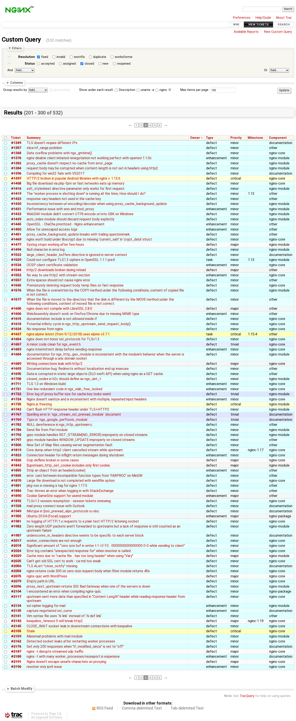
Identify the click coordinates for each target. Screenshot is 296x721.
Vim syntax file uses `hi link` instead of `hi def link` (64, 616)
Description (126, 90)
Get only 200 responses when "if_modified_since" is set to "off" (75, 646)
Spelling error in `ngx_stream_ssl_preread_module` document (74, 414)
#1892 (16, 501)
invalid (61, 57)
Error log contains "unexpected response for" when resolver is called (79, 551)
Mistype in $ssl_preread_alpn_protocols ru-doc (63, 511)
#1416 (16, 189)
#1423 (16, 199)
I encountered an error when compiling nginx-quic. (64, 591)
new (105, 64)
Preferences (241, 18)
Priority (236, 138)
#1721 (16, 389)
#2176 (16, 646)
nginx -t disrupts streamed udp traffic (55, 651)
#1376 (16, 158)
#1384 (16, 168)
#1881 (16, 485)
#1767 (16, 414)
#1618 (16, 324)
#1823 (16, 455)
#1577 (16, 299)
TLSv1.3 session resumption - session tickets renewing (69, 501)
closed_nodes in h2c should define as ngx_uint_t (64, 379)
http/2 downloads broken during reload (56, 270)
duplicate (99, 57)
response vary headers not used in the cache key (64, 199)
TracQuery (247, 696)
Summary (34, 138)
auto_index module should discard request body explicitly (70, 219)
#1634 (16, 329)
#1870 (16, 480)
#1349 (16, 143)
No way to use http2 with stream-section (58, 275)
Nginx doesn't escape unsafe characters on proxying (66, 662)
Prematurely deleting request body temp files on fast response (75, 285)
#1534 (16, 265)
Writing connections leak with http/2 (55, 364)
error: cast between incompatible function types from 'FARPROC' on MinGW (84, 476)
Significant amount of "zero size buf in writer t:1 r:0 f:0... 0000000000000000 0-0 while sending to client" (106, 546)
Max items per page (194, 90)
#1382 (16, 163)
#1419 (16, 194)
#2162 (16, 641)
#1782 (16, 425)
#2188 (16, 656)
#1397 (16, 178)
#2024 (16, 551)
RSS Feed (105, 708)
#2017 (16, 541)
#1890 (16, 496)
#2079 (16, 581)
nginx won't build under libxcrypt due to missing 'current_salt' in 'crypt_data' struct (89, 239)
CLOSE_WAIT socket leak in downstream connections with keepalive (79, 626)
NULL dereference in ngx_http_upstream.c (59, 425)
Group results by (15, 90)
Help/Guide (263, 18)
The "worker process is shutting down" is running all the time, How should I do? (86, 194)
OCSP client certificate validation (52, 265)
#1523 (16, 255)
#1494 (16, 249)
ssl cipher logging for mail (46, 606)
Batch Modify (21, 689)
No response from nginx (45, 329)
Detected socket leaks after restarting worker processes (71, 641)
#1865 (16, 476)
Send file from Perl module (47, 430)
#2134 (16, 606)
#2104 (16, 591)
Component (278, 138)
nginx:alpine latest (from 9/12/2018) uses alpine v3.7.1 (68, 334)
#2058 (16, 571)
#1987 (16, 535)
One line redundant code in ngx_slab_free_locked (64, 389)
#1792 (16, 435)
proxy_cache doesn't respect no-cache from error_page (69, 163)
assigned (69, 64)
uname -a (147, 90)
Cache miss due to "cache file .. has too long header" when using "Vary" (80, 556)
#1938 (16, 506)
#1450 (16, 229)
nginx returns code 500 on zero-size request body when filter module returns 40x (88, 571)
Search (284, 24)
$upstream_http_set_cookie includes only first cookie (68, 465)
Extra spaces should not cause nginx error (58, 280)
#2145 (16, 626)
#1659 (16, 349)
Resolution (26, 57)
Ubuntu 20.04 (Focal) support (49, 516)
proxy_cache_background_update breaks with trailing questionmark (78, 234)
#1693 (16, 369)
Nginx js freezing (39, 404)
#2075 (16, 576)
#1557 (16, 280)
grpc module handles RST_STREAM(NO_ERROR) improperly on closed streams (87, 435)
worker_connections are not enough (54, 541)
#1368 (16, 153)
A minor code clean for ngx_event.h (54, 344)
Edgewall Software (49, 717)
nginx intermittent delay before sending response (64, 349)
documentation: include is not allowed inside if (62, 319)
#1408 (16, 183)
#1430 (16, 204)
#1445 (16, 224)
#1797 (16, 440)
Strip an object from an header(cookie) (56, 470)
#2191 (16, 662)
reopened (123, 64)
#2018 (16, 546)
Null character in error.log (46, 249)
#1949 (16, 511)
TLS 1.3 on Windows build (46, 384)
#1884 (16, 491)
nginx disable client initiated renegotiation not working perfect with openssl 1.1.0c (89, 158)
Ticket (16, 138)
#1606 (16, 314)
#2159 (16, 636)
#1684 (16, 354)
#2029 (16, 556)
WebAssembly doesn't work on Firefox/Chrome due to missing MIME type (83, 314)
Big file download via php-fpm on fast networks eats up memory (75, 183)
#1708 (16, 379)
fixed (44, 57)
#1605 (16, 308)
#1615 (16, 319)
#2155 (16, 631)
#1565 (16, 285)
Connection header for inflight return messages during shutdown (75, 455)
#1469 (16, 239)
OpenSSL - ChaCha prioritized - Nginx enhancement (65, 224)
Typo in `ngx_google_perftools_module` (57, 420)
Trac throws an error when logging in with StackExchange (70, 491)
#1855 (16, 470)
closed (89, 64)
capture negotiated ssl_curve (49, 611)
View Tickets (258, 24)
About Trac (284, 18)
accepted (48, 64)
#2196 (16, 667)
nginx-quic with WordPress (47, 576)
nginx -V (165, 90)
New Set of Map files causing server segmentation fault (69, 445)
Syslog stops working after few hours (55, 245)
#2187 (16, 651)
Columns (16, 82)
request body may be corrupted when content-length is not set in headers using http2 (92, 168)
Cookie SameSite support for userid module (60, 496)
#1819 (16, 450)
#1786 (16, 430)
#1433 (16, 214)
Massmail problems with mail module (55, 636)
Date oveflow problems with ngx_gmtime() (59, 153)
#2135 (16, 611)
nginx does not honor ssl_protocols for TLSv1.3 (63, 339)
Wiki (236, 24)
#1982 (16, 526)
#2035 (16, 561)
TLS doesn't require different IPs (52, 143)
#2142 (16, 621)
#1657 (16, 344)
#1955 (16, 516)
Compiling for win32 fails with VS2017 (55, 173)
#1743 (16, 409)
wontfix (79, 57)
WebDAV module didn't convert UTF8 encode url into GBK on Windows (80, 214)
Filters (17, 48)
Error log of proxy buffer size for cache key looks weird (69, 394)
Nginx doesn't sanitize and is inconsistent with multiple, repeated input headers (87, 399)
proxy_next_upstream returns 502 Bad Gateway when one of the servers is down (88, 586)
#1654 (16, 339)
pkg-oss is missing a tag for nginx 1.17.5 (57, 485)
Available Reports (246, 32)
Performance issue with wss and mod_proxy (60, 209)
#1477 (16, 245)
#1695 (16, 374)
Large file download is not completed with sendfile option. (71, 480)
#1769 (16, 420)
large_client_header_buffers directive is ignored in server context (77, 255)
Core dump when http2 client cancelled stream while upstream (75, 450)
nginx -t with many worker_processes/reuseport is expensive (73, 656)
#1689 (16, 364)
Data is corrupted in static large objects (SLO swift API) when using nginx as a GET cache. (95, 374)
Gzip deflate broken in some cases (53, 460)
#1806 (16, 445)
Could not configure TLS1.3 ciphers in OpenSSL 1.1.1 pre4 (71, 260)
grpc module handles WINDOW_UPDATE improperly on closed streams (81, 440)
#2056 (16, 566)
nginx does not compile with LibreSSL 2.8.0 (59, 308)
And (10, 70)
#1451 (16, 234)
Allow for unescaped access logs (52, 229)
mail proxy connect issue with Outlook (56, 506)
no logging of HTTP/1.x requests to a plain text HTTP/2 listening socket (83, 521)
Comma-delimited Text (142, 708)
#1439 (16, 219)
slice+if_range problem (44, 148)
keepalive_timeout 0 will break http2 (55, 621)
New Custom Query (278, 32)
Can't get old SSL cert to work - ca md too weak (64, 561)
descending (62, 90)
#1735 (16, 404)
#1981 (16, 521)
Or (265, 70)
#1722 (16, 394)
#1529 (16, 260)
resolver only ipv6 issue (44, 667)
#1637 (16, 334)
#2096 (16, 586)
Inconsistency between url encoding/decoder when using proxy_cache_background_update (97, 204)
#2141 (16, 616)
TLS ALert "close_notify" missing (52, 566)
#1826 (16, 460)
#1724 (16, 399)
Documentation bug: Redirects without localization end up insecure (78, 369)
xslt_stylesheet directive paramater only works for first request (75, 189)
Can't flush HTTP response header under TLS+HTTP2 (68, 409)
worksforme (123, 57)
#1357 (16, 148)
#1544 (16, 270)
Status (30, 64)
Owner (195, 138)
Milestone (255, 138)
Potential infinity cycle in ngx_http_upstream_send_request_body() (79, 324)
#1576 (16, 290)
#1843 (16, 465)
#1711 (16, 384)
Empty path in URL (41, 581)
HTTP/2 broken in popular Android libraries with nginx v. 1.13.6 (73, 178)
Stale (31, 631)
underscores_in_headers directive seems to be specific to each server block (85, 535)
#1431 (16, 209)
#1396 (16, 173)
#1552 (16, 275)
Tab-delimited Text (187, 708)
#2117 (16, 597)
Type (209, 138)
